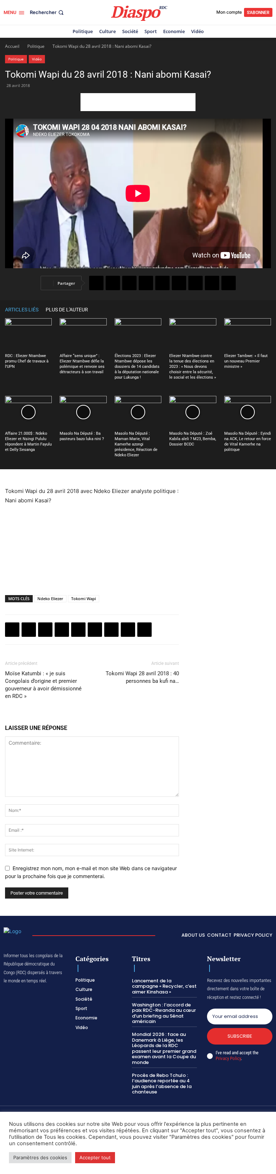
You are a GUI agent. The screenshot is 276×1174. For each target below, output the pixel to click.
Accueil (12, 46)
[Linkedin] (179, 283)
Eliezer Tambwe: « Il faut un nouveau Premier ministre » (246, 361)
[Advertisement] (138, 102)
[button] (47, 12)
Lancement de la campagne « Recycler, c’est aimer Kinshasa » (164, 986)
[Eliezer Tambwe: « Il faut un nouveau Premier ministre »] (247, 334)
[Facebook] (96, 283)
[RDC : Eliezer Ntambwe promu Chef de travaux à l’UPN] (28, 334)
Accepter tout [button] (95, 1157)
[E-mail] (212, 283)
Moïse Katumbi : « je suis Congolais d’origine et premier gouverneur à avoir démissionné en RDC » (43, 684)
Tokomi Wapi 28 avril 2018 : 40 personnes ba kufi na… (142, 677)
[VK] (228, 283)
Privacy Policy (228, 1058)
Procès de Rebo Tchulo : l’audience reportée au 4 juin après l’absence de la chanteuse (162, 1084)
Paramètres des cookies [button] (40, 1157)
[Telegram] (195, 283)
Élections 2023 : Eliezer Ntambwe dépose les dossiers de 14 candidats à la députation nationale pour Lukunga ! (137, 366)
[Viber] (146, 283)
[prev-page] (256, 309)
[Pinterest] (162, 283)
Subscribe (239, 1036)
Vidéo (37, 58)
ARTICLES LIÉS (21, 309)
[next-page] (267, 309)
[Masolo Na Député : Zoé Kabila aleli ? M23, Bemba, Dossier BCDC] (192, 412)
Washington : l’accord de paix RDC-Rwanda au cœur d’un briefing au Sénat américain (164, 1013)
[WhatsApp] (129, 283)
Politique (36, 46)
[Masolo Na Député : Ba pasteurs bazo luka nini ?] (83, 412)
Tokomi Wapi (83, 598)
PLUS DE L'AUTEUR (67, 309)
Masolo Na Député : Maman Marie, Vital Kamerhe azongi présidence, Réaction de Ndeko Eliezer (136, 444)
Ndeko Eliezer (50, 598)
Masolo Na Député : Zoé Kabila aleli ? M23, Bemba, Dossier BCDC (192, 439)
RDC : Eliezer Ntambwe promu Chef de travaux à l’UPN (27, 361)
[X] (113, 283)
